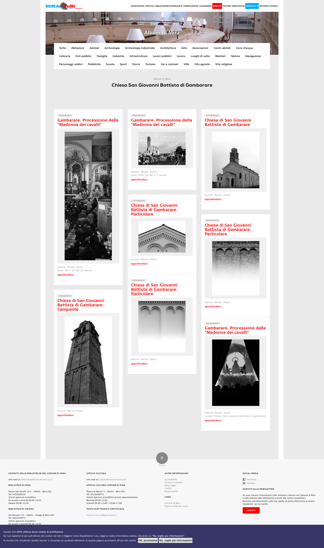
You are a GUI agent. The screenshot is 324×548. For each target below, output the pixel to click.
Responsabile (171, 491)
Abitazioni (77, 48)
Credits (168, 488)
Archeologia (112, 48)
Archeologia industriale (140, 48)
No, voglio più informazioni (175, 540)
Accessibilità (171, 479)
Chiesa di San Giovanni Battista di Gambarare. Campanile (80, 305)
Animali (94, 48)
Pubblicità (94, 64)
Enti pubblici (83, 56)
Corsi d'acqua (244, 48)
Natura (235, 56)
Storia (136, 64)
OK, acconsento (148, 540)
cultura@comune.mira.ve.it (112, 479)
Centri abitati (222, 48)
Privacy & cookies (173, 482)
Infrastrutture (138, 56)
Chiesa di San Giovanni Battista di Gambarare (228, 122)
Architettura (168, 48)
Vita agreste (202, 64)
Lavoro (181, 56)
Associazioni (200, 48)
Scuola (110, 64)
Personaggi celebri (71, 64)
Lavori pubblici (162, 56)
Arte (184, 48)
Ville (186, 64)
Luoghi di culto (200, 56)
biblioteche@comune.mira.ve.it (36, 479)
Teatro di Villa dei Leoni (176, 506)
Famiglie (102, 56)
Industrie (118, 56)
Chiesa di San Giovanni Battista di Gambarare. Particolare (154, 209)
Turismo (150, 64)
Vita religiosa (223, 64)
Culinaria (64, 56)
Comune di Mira (172, 503)
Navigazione (253, 56)
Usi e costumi (169, 64)
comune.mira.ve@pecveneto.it (102, 515)
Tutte (62, 48)
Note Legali (170, 485)
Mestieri (220, 56)
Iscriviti (251, 510)
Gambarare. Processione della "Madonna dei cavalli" (87, 122)
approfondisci (65, 274)
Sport (123, 64)
